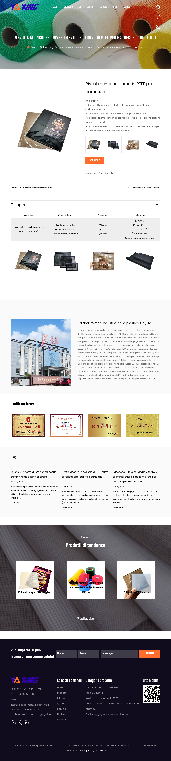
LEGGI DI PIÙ (17, 503)
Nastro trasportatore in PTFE (102, 698)
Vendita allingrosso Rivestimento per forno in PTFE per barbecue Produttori (119, 356)
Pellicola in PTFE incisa (136, 592)
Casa (55, 7)
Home (60, 688)
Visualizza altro (85, 618)
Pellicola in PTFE (94, 693)
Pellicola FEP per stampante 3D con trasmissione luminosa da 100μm (85, 587)
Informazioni (64, 698)
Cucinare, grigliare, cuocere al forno (74, 47)
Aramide (91, 709)
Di (80, 7)
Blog (115, 7)
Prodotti (61, 693)
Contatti (62, 720)
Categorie (68, 7)
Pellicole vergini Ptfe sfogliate (35, 592)
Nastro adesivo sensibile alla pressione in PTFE (112, 704)
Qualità (90, 7)
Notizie (61, 714)
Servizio (103, 7)
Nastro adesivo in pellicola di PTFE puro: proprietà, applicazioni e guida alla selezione (85, 477)
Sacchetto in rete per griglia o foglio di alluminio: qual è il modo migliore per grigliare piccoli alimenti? (135, 477)
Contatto (128, 7)
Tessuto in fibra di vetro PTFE (102, 688)
